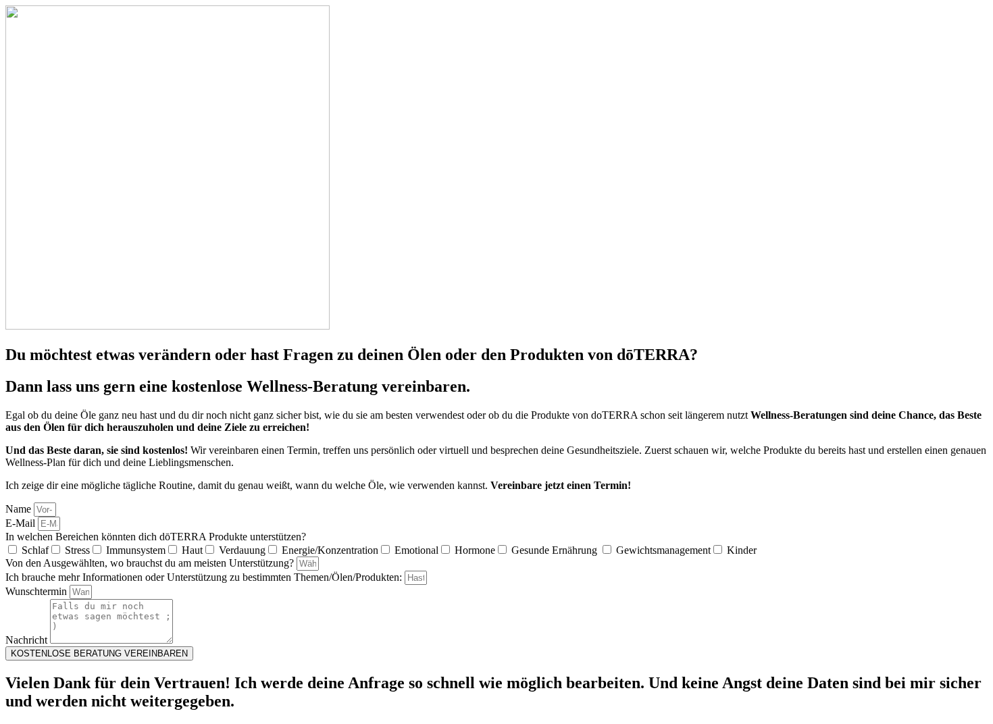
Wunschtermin (37, 591)
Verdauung (242, 550)
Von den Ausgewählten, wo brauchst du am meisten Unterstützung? (151, 563)
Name (19, 509)
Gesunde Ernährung (555, 550)
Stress (77, 550)
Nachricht (27, 640)
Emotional (416, 550)
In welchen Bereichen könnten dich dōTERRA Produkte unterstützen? (155, 536)
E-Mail (21, 523)
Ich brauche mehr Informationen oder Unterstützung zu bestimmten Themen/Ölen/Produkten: (205, 577)
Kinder (742, 550)
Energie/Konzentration (330, 550)
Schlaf (35, 550)
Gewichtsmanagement (663, 550)
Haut (192, 550)
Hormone (475, 550)
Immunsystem (136, 550)
